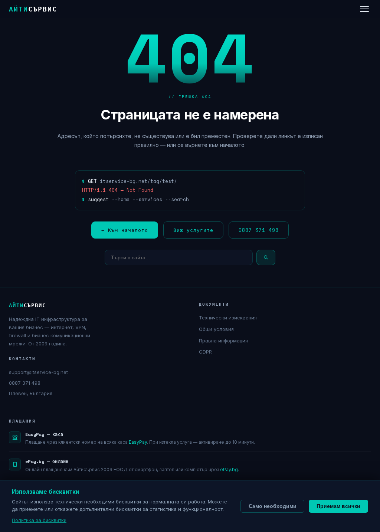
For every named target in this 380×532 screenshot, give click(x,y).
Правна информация (223, 341)
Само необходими (273, 506)
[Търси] (265, 257)
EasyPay (138, 442)
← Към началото (124, 230)
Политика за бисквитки (39, 520)
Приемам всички (338, 506)
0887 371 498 (259, 230)
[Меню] (364, 9)
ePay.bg (229, 469)
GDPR (205, 352)
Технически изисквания (228, 318)
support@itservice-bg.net (38, 372)
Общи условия (216, 329)
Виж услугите (193, 230)
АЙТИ (33, 9)
